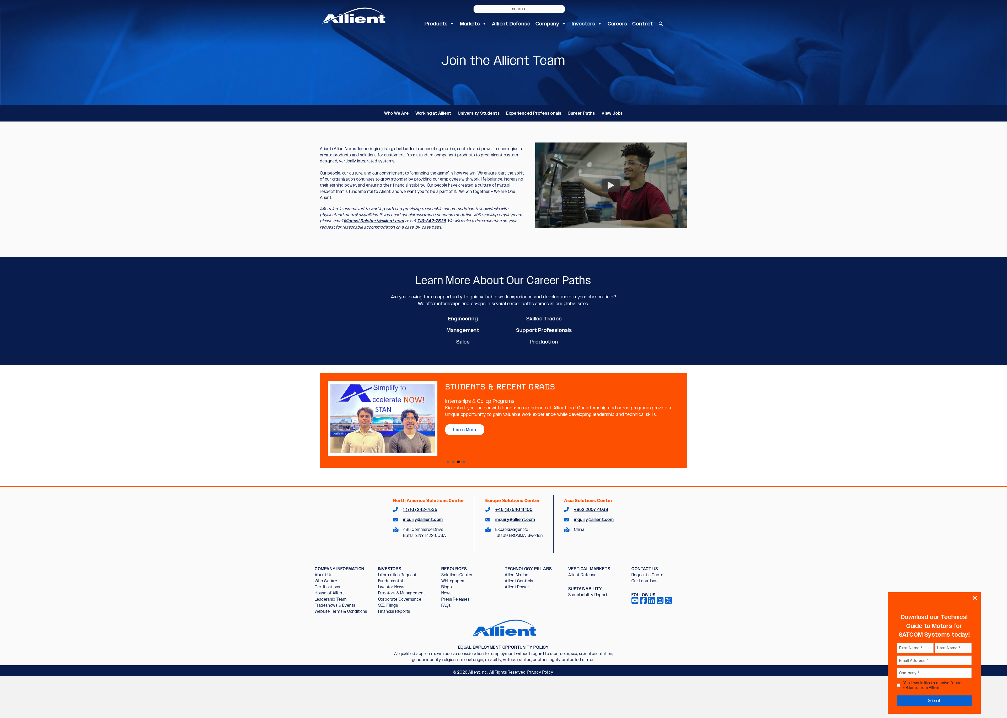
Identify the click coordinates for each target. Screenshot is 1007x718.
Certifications (327, 586)
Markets (470, 23)
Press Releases (455, 599)
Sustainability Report (588, 594)
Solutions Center (457, 574)
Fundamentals (391, 580)
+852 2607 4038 (591, 509)
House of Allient (329, 592)
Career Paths (581, 113)
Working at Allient (433, 113)
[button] (661, 23)
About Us (323, 574)
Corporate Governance (399, 599)
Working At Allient (453, 462)
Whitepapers (453, 580)
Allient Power (517, 586)
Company (547, 23)
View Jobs (612, 113)
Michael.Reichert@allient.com (374, 220)
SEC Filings (388, 605)
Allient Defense (511, 23)
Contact (642, 23)
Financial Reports (394, 611)
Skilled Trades (543, 318)
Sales (463, 342)
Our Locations (644, 580)
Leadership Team (331, 599)
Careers (617, 23)
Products (436, 23)
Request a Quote (647, 574)
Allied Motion (516, 574)
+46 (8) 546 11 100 (513, 509)
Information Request (397, 574)
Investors (583, 23)
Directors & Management (401, 592)
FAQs (446, 605)
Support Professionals (544, 330)
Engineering (463, 318)
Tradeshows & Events (335, 605)
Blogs (446, 586)
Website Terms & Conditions (341, 611)
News (446, 592)
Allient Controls (519, 580)
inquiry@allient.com (423, 519)
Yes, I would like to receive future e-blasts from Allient (932, 685)
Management (463, 330)
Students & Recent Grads (458, 462)
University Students (479, 113)
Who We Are (396, 113)
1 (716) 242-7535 (420, 509)
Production (544, 342)
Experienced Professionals (533, 113)
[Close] (975, 598)
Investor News (391, 586)
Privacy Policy (540, 672)
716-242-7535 (431, 220)
